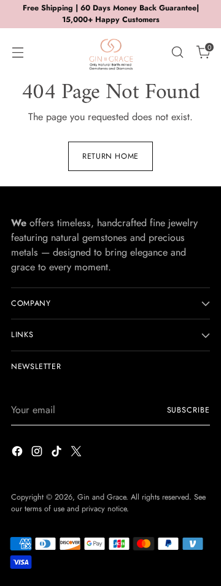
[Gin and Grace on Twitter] (77, 453)
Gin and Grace (101, 497)
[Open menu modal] (17, 51)
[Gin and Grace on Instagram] (38, 453)
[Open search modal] (177, 51)
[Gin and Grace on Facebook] (18, 453)
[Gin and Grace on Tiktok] (57, 453)
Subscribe (188, 410)
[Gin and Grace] (110, 52)
